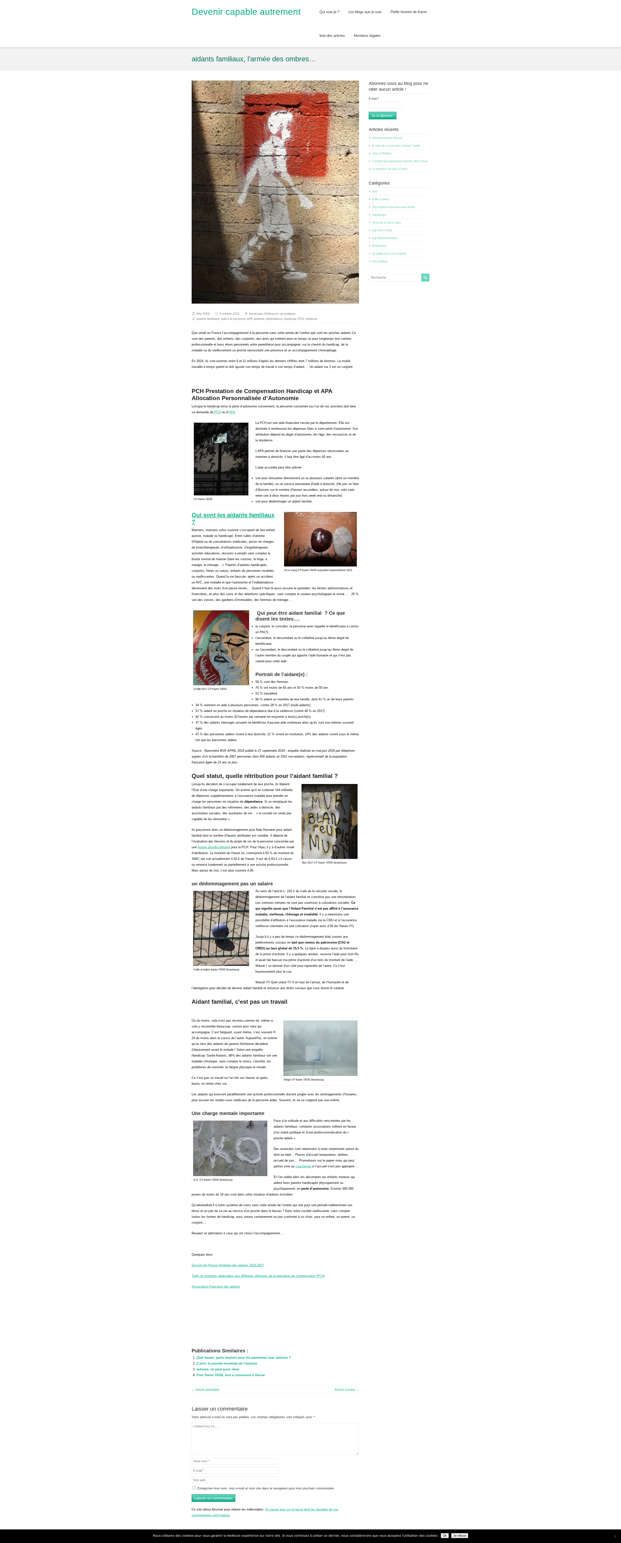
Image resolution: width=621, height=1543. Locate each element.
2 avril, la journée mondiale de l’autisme (226, 1363)
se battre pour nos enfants (389, 253)
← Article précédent (205, 1389)
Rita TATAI (203, 313)
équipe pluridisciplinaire (214, 847)
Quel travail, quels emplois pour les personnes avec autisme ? (243, 1357)
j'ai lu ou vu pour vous (386, 222)
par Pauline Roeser (385, 238)
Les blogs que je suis (365, 12)
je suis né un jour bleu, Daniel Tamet (396, 145)
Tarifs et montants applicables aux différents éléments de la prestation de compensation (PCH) (258, 1276)
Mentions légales (367, 35)
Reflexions (271, 313)
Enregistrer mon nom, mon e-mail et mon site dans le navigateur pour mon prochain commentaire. (266, 1488)
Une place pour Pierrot (387, 138)
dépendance (274, 319)
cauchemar (303, 1166)
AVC (375, 191)
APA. (232, 412)
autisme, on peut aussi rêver (217, 1369)
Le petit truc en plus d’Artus (390, 169)
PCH (301, 319)
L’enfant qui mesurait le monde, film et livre (400, 161)
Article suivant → (347, 1389)
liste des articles (332, 35)
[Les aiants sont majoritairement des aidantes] (192, 1329)
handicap (290, 319)
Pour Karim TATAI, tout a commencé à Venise (230, 1375)
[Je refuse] (615, 1536)
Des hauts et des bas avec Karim (393, 207)
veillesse (311, 319)
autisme (259, 319)
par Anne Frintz (382, 230)
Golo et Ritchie (382, 153)
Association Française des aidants (216, 1286)
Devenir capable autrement (246, 12)
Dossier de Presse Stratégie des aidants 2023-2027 (228, 1265)
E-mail (374, 98)
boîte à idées (380, 199)
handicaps (256, 313)
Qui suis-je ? (329, 12)
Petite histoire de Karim (409, 12)
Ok (445, 1535)
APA (250, 319)
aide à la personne (233, 319)
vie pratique (287, 313)
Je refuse (459, 1535)
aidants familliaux (208, 319)
